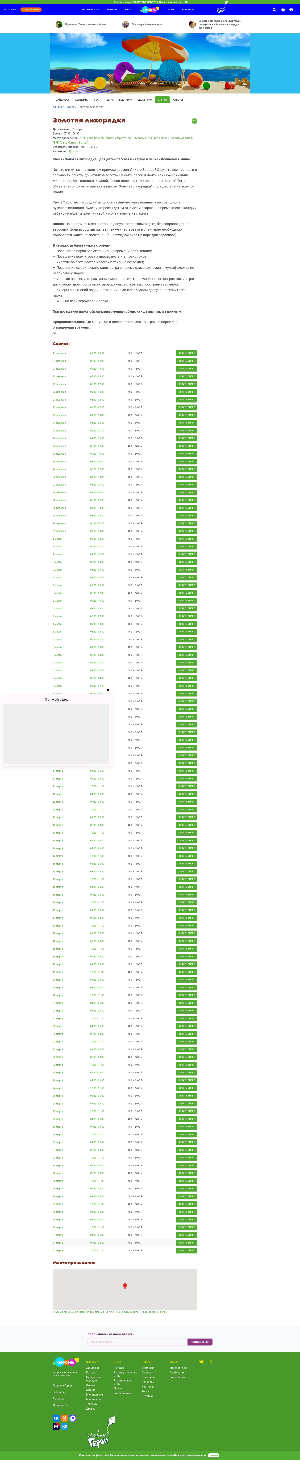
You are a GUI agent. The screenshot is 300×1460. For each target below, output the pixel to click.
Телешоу (91, 1404)
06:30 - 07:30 (97, 361)
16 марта (58, 887)
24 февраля (59, 422)
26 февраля (59, 461)
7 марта (57, 678)
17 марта (58, 910)
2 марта (57, 562)
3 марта (57, 585)
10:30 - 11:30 (97, 786)
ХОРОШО (213, 1455)
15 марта (58, 863)
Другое (162, 99)
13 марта (58, 817)
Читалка (147, 1396)
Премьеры (148, 1377)
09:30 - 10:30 (97, 368)
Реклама (58, 1398)
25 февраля (59, 446)
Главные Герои (62, 1385)
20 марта (58, 979)
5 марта (57, 631)
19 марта (58, 956)
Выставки (125, 99)
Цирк (110, 99)
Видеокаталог (178, 1367)
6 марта (57, 655)
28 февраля (59, 492)
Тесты (145, 1391)
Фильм (90, 1385)
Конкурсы (188, 9)
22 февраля (59, 376)
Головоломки (122, 1393)
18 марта (58, 933)
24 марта (58, 1072)
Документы (60, 1405)
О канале (59, 1392)
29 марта (58, 1188)
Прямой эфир (56, 699)
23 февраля (59, 399)
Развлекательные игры (125, 1374)
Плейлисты (176, 1372)
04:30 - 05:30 (97, 770)
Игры (171, 9)
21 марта (58, 1003)
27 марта (58, 1142)
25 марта (58, 1095)
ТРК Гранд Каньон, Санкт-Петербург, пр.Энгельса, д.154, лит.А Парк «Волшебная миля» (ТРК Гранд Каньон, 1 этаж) (110, 1312)
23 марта (58, 1049)
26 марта (58, 1119)
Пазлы (118, 1388)
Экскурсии (145, 99)
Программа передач (93, 1379)
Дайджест (62, 99)
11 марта (58, 770)
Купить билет (186, 353)
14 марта (58, 840)
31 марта (58, 1235)
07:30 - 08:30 (97, 778)
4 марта (57, 608)
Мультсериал (94, 1399)
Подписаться (200, 1342)
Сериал (90, 1390)
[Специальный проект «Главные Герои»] (211, 7)
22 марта (58, 1026)
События (147, 1372)
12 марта (58, 794)
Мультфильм (94, 1394)
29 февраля (59, 515)
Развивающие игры (123, 1382)
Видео (128, 9)
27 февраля (59, 484)
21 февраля (59, 353)
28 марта (58, 1165)
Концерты (81, 99)
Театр (97, 99)
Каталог (178, 99)
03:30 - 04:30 (97, 353)
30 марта (58, 1211)
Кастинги (148, 1386)
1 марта (57, 538)
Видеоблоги (177, 1377)
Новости (112, 9)
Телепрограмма (90, 9)
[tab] (201, 1361)
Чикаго (14, 9)
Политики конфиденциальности (190, 1455)
